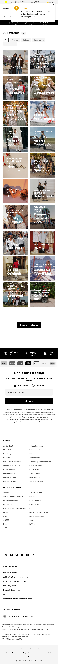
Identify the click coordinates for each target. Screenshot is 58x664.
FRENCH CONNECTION (38, 512)
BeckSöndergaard (10, 500)
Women (7, 8)
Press (23, 649)
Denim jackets (9, 469)
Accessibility (47, 653)
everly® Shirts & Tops (12, 466)
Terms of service (12, 653)
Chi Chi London (35, 500)
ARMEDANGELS (35, 493)
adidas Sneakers (36, 446)
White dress (34, 454)
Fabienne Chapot (36, 516)
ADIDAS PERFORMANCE (13, 496)
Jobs (32, 649)
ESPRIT (32, 508)
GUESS (6, 520)
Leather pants (9, 473)
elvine (5, 512)
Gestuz (32, 520)
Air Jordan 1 (8, 446)
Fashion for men (9, 481)
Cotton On (7, 504)
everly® (6, 493)
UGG (5, 516)
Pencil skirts (34, 469)
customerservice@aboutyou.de (19, 419)
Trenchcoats (34, 458)
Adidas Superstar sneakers (40, 462)
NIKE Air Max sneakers (12, 462)
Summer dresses (36, 481)
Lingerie (6, 458)
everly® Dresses (9, 477)
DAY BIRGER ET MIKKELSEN (14, 508)
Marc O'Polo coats (10, 450)
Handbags (7, 454)
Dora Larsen (34, 504)
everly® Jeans (35, 473)
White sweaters (36, 450)
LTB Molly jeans (35, 466)
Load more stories (29, 325)
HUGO (32, 496)
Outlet (9, 2)
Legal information (30, 653)
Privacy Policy (8, 415)
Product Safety (29, 657)
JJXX (5, 528)
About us (13, 649)
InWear (32, 524)
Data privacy (43, 649)
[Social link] (6, 555)
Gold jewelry (34, 477)
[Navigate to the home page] (18, 545)
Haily (5, 524)
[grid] (29, 179)
